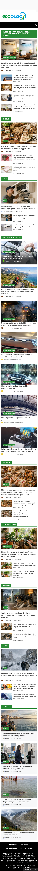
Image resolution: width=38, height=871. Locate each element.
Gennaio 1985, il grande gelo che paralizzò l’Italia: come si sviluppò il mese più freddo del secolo (19, 675)
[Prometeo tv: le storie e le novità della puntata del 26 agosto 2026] (19, 754)
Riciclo (6, 119)
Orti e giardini (9, 525)
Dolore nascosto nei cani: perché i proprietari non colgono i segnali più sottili (24, 636)
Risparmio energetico (9, 57)
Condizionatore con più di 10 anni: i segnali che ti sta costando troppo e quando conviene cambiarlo (19, 65)
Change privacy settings (30, 869)
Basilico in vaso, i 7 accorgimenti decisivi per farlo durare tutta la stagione (23, 573)
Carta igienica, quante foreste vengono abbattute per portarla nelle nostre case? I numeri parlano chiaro (24, 158)
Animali (6, 586)
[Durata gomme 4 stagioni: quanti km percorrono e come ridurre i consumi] (19, 405)
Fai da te (6, 462)
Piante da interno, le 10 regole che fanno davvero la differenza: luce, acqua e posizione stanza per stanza (18, 554)
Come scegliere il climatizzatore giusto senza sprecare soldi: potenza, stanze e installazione (24, 97)
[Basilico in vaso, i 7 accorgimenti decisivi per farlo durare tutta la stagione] (6, 574)
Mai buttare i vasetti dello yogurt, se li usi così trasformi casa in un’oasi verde (24, 169)
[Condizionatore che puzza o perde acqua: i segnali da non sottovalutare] (6, 227)
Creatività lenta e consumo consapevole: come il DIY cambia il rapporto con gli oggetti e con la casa (25, 503)
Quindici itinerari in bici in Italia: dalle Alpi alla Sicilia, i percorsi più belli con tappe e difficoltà (17, 291)
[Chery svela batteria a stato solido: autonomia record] (19, 374)
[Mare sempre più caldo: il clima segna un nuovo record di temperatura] (19, 720)
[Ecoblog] (14, 16)
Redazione (13, 844)
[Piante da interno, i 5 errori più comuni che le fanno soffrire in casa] (6, 565)
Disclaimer (24, 844)
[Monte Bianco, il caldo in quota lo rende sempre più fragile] (19, 820)
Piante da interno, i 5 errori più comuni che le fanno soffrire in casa (24, 564)
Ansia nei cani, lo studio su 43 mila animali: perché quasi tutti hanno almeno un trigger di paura (18, 615)
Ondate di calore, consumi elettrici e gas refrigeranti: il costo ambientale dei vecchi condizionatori (24, 87)
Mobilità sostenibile (9, 252)
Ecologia (5, 728)
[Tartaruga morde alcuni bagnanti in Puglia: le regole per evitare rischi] (19, 787)
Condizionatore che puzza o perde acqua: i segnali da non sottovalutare (25, 226)
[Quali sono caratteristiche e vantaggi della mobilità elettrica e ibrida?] (19, 342)
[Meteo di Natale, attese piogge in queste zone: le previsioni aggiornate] (6, 696)
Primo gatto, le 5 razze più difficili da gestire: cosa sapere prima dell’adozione (24, 626)
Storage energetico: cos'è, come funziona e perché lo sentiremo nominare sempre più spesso (23, 77)
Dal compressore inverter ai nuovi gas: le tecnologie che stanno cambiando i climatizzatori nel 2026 (24, 106)
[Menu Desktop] (3, 25)
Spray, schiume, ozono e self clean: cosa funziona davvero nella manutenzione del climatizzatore (24, 217)
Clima (5, 646)
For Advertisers (26, 848)
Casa (5, 179)
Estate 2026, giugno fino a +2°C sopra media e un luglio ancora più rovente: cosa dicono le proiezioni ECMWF (25, 686)
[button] (36, 25)
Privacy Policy (11, 848)
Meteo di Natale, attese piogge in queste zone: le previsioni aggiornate (25, 695)
